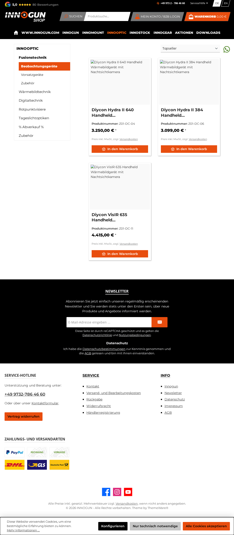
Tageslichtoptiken (34, 118)
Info (165, 375)
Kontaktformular (45, 403)
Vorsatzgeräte (32, 75)
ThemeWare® (158, 508)
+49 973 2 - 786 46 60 (173, 3)
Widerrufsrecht (98, 406)
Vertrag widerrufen (24, 416)
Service (90, 375)
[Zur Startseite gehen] (25, 16)
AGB (88, 353)
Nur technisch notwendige (155, 526)
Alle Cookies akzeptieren (206, 526)
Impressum (174, 406)
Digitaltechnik (31, 100)
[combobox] (107, 16)
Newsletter (173, 393)
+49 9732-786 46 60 (25, 394)
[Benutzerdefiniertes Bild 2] (37, 452)
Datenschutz (175, 399)
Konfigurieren (113, 526)
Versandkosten (129, 139)
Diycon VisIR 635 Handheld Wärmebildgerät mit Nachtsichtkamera (113, 217)
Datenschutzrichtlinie (97, 335)
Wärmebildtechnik (35, 92)
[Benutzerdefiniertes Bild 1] (15, 452)
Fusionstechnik (33, 57)
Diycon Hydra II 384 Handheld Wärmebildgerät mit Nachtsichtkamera (182, 112)
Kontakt (92, 386)
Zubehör (28, 83)
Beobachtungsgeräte (39, 66)
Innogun (171, 386)
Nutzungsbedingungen (135, 335)
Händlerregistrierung (103, 413)
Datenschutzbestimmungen (103, 349)
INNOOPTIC (27, 48)
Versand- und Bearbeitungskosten (113, 393)
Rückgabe (94, 399)
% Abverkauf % (31, 127)
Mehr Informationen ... (23, 530)
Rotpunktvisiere (32, 109)
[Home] (16, 32)
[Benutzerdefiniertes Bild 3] (59, 452)
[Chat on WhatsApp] (226, 49)
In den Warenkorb (122, 149)
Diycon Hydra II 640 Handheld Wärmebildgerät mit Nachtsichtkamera (113, 112)
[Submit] (160, 322)
